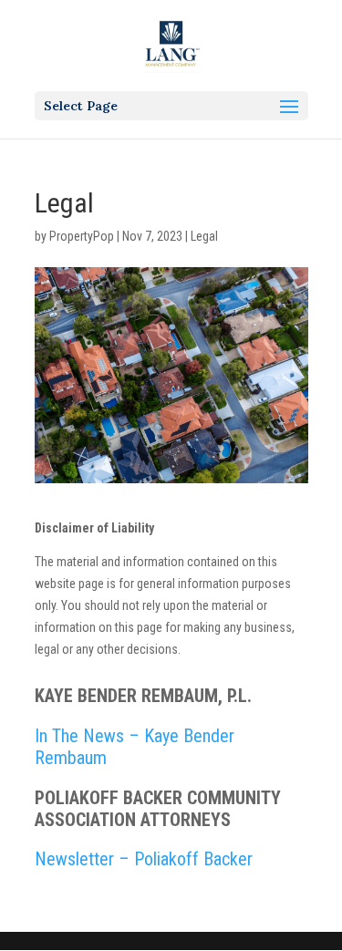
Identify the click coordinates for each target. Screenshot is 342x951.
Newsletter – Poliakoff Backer (144, 859)
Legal (204, 236)
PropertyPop (81, 236)
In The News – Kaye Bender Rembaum (134, 747)
